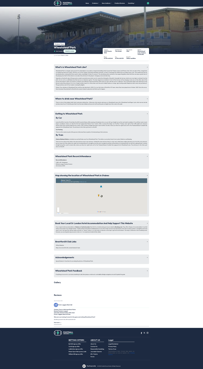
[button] (61, 283)
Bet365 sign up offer (75, 344)
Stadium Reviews (120, 3)
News (87, 3)
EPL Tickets (94, 354)
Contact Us (94, 346)
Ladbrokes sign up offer (76, 349)
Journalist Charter (96, 351)
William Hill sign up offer (76, 354)
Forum (92, 356)
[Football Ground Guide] (63, 3)
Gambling (131, 3)
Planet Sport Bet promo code (77, 351)
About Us (93, 344)
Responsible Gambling (97, 349)
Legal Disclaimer (113, 344)
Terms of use (112, 349)
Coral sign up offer (74, 346)
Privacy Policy (112, 346)
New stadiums (106, 3)
